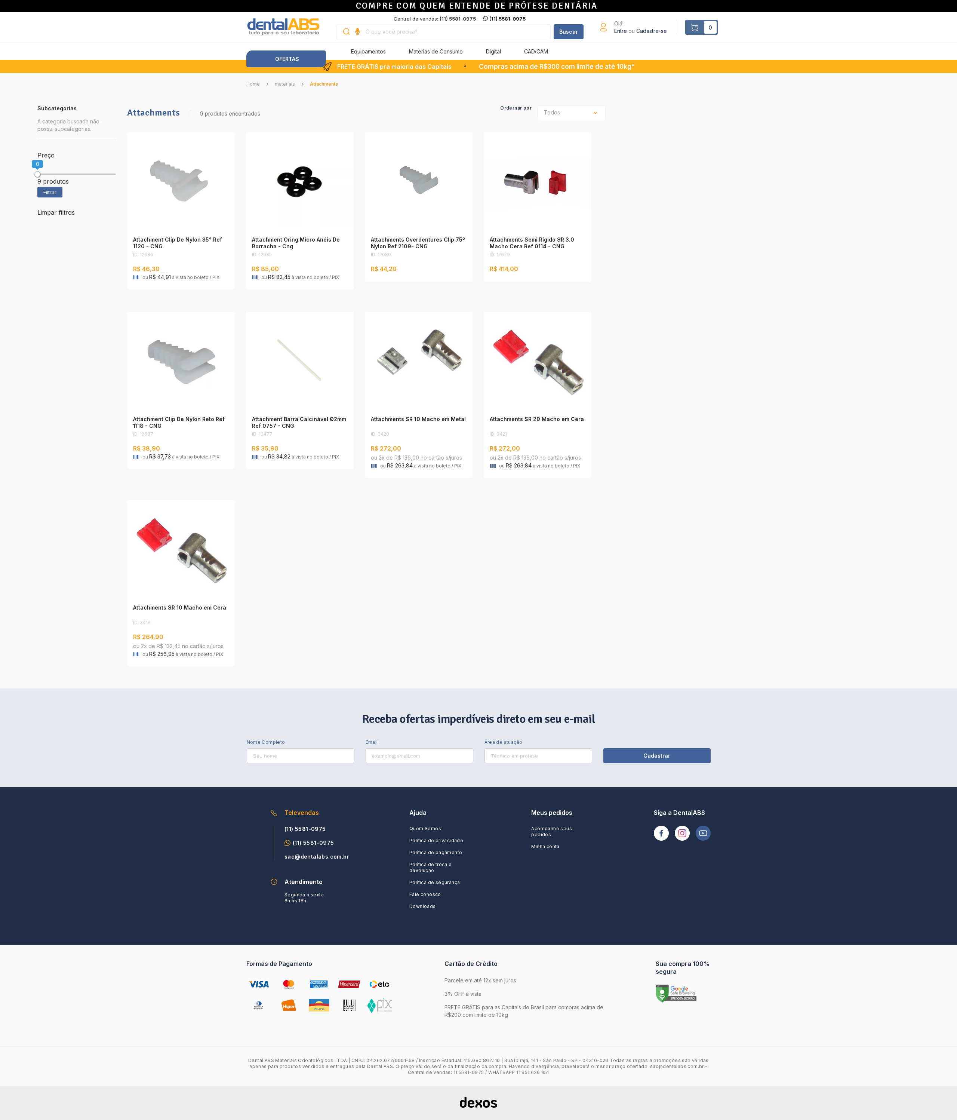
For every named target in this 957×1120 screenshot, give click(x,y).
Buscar (568, 31)
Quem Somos (425, 828)
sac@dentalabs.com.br (316, 856)
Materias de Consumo (436, 51)
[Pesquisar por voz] (357, 31)
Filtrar (49, 192)
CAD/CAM (536, 51)
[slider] (37, 174)
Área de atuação (503, 742)
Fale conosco (425, 894)
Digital (493, 51)
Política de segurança (434, 882)
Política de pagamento (435, 852)
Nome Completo (266, 742)
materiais (285, 84)
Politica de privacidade (436, 840)
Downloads (422, 906)
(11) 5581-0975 (507, 19)
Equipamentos (368, 51)
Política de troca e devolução (430, 867)
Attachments (324, 84)
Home (253, 84)
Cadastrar (656, 755)
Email (372, 742)
